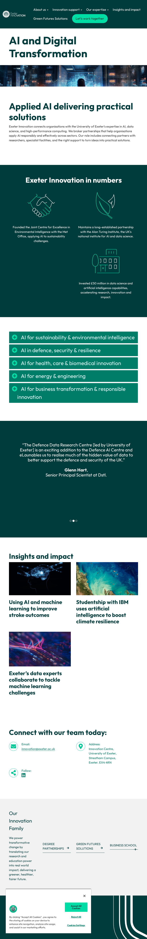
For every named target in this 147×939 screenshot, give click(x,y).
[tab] (71, 521)
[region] (48, 911)
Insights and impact (127, 10)
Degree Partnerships (53, 846)
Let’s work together (90, 18)
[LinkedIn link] (23, 775)
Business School (123, 845)
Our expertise (96, 10)
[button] (18, 477)
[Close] (84, 896)
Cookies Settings (76, 925)
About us (40, 10)
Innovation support (66, 10)
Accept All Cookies (76, 907)
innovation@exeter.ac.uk (38, 749)
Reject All (76, 916)
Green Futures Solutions (50, 18)
